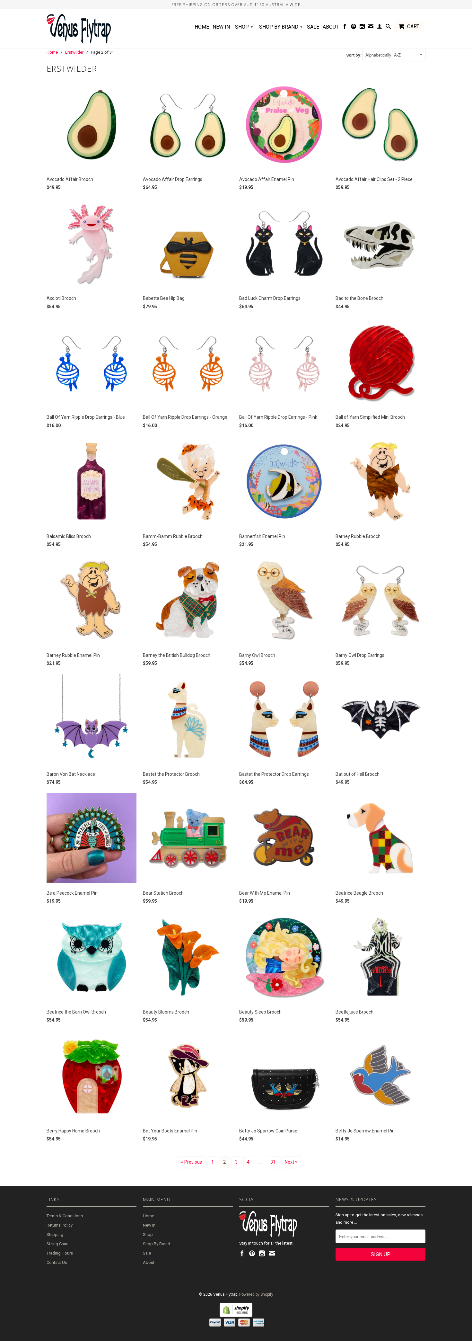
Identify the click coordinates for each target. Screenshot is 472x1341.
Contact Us (57, 1262)
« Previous (191, 1162)
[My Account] (379, 27)
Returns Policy (60, 1225)
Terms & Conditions (65, 1215)
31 (272, 1162)
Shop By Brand (280, 27)
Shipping (55, 1234)
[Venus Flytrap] (91, 28)
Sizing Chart (58, 1243)
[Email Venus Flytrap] (370, 27)
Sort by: (354, 55)
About (331, 27)
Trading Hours (60, 1253)
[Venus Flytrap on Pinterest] (353, 27)
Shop (244, 27)
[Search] (388, 27)
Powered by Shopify (256, 1294)
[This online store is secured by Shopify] (236, 1315)
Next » (291, 1162)
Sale (313, 27)
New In (221, 27)
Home (202, 27)
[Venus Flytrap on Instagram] (362, 27)
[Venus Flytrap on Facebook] (344, 27)
